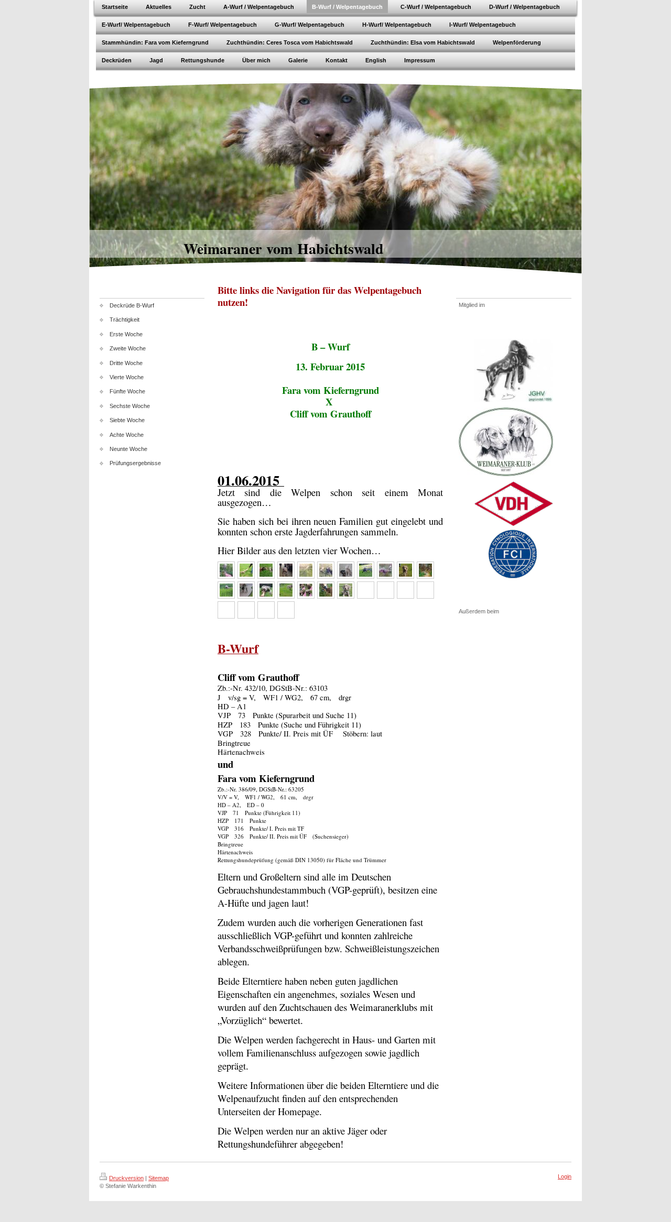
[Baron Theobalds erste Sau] (385, 570)
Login (564, 1176)
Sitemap (158, 1178)
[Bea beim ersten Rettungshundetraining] (325, 590)
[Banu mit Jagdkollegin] (345, 570)
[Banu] (226, 590)
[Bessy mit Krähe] (365, 570)
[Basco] (266, 570)
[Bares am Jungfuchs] (246, 570)
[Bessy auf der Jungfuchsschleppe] (305, 570)
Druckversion (126, 1178)
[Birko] (405, 570)
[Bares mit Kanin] (286, 570)
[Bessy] (266, 590)
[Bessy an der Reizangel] (286, 590)
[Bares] (305, 590)
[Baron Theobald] (226, 570)
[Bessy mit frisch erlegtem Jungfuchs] (325, 570)
